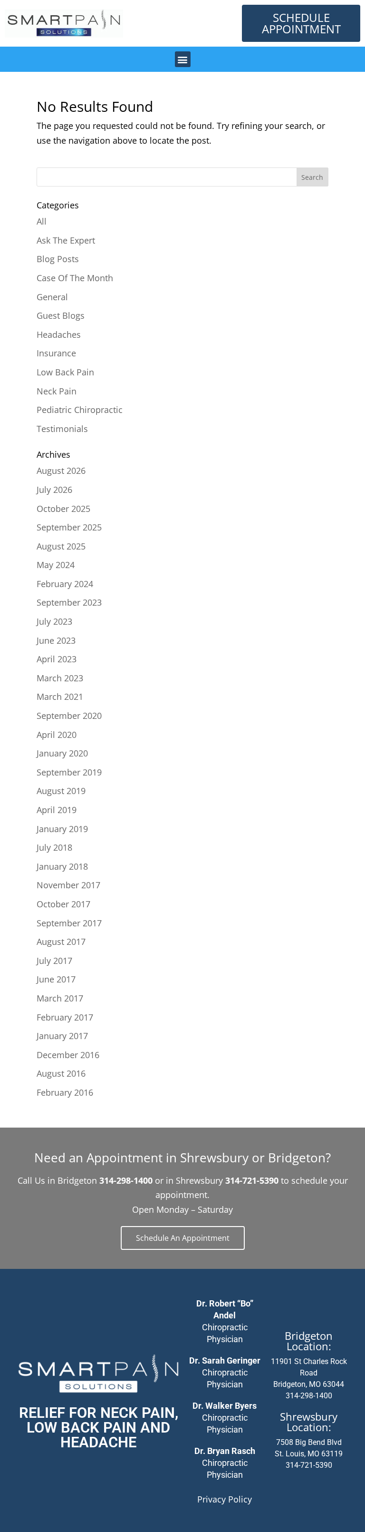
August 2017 (61, 941)
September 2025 (69, 527)
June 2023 (56, 640)
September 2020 (69, 715)
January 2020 (62, 753)
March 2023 (60, 678)
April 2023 (57, 659)
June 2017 (56, 979)
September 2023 (69, 602)
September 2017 (69, 923)
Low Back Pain (65, 372)
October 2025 (63, 508)
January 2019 (62, 829)
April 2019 (57, 809)
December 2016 (68, 1055)
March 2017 (60, 998)
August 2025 (61, 546)
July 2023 (54, 621)
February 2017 (65, 1017)
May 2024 (56, 564)
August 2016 (61, 1073)
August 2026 (61, 470)
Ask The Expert (66, 240)
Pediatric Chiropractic (80, 409)
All (42, 221)
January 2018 (62, 866)
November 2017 (68, 885)
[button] (183, 59)
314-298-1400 (309, 1395)
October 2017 (63, 904)
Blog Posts (58, 259)
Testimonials (62, 428)
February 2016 (65, 1092)
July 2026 (54, 489)
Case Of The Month (75, 278)
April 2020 (57, 734)
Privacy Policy (224, 1499)
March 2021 (60, 696)
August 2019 (61, 790)
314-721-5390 (309, 1465)
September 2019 (69, 772)
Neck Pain (57, 391)
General (52, 297)
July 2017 (54, 960)
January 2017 (62, 1035)
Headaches (59, 334)
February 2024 (65, 583)
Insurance (56, 353)
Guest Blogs (61, 315)
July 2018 (54, 847)
